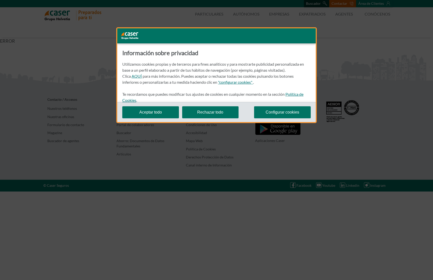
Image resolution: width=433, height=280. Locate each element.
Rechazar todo (210, 112)
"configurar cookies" (235, 82)
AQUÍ (137, 76)
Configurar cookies (282, 112)
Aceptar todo (150, 112)
